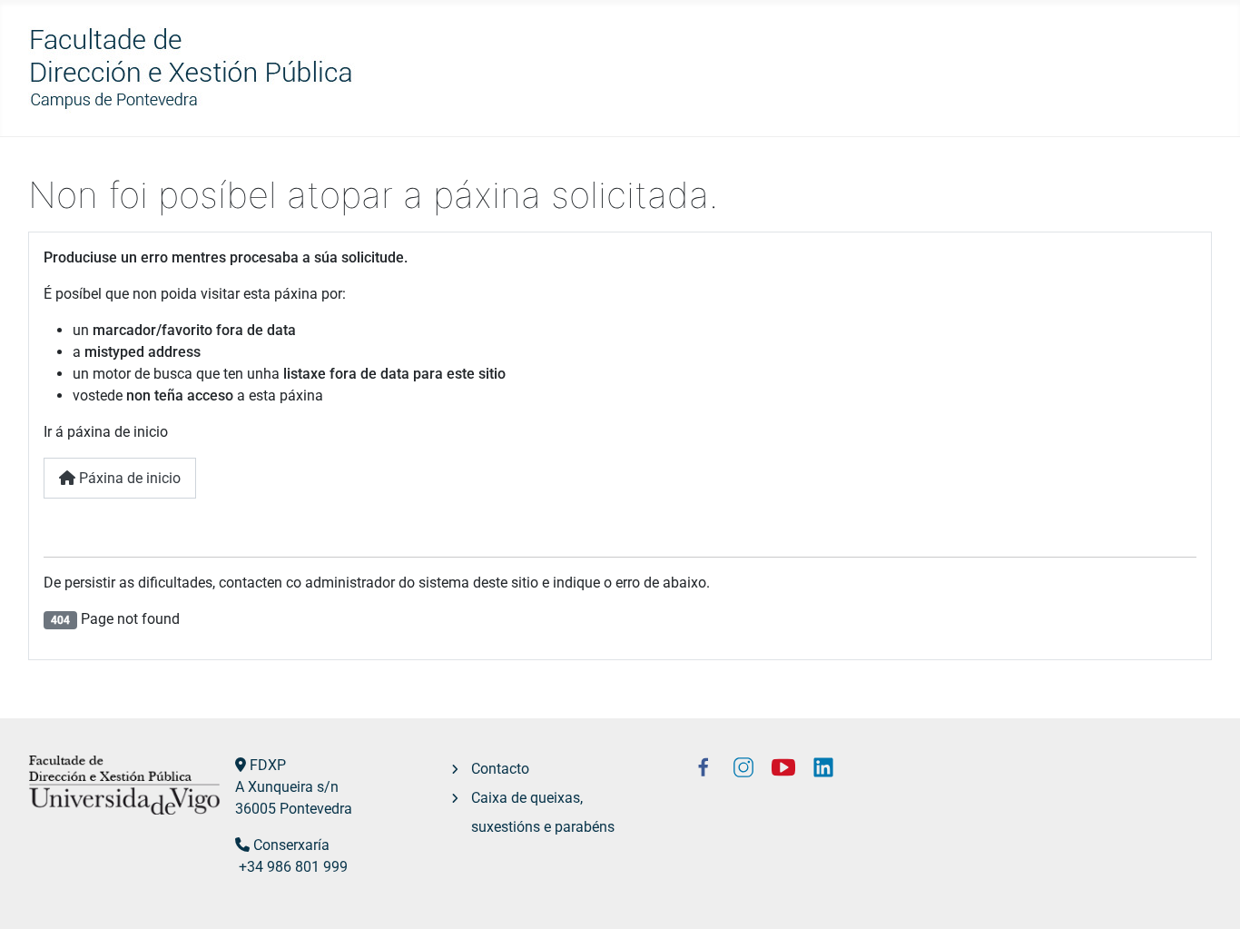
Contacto (500, 768)
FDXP (268, 765)
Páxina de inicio (128, 478)
